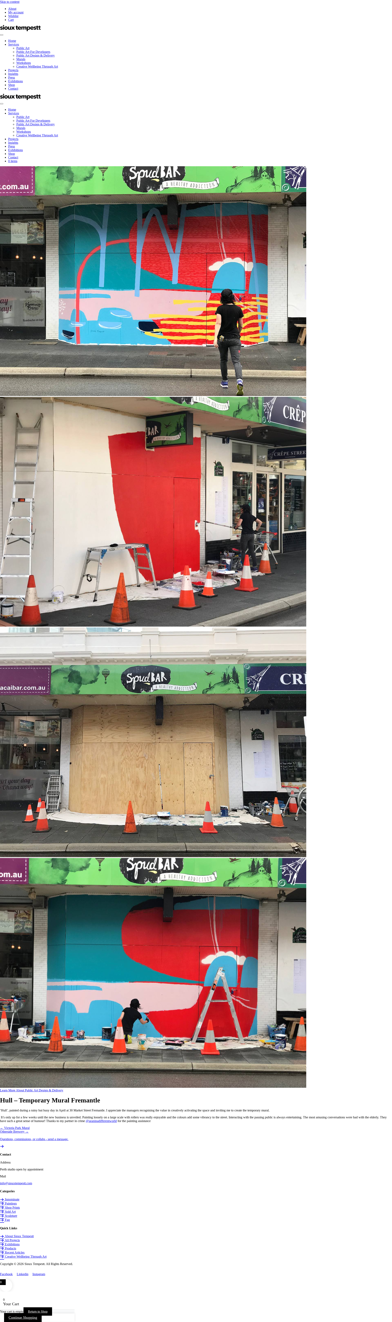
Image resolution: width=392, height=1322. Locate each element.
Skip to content (9, 1)
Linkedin (22, 1274)
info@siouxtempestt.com (16, 1183)
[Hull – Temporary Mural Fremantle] (153, 1086)
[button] (31, 1090)
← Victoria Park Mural (15, 1128)
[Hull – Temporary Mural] (153, 625)
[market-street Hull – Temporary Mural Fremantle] (153, 856)
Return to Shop (38, 1311)
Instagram (38, 1274)
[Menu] (1, 35)
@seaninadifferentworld (101, 1121)
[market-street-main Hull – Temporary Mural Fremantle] (153, 395)
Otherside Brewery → (14, 1131)
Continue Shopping (23, 1317)
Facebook (6, 1274)
